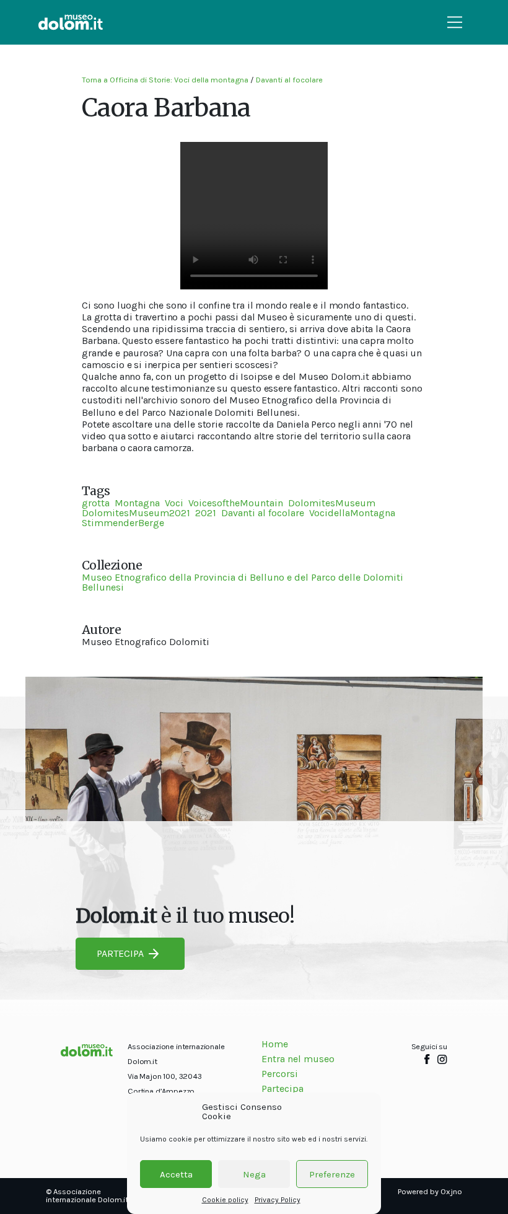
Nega (254, 1174)
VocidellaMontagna (352, 513)
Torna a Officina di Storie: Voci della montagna (165, 79)
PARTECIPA (120, 953)
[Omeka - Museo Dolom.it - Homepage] (70, 22)
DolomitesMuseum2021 (136, 513)
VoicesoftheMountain (235, 503)
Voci (174, 503)
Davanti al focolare (289, 79)
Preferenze (332, 1174)
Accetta (176, 1174)
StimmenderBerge (123, 523)
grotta (96, 503)
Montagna (137, 503)
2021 (205, 513)
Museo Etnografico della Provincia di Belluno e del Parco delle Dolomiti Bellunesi (242, 582)
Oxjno (451, 1191)
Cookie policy (225, 1199)
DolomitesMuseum (331, 503)
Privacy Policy (277, 1199)
